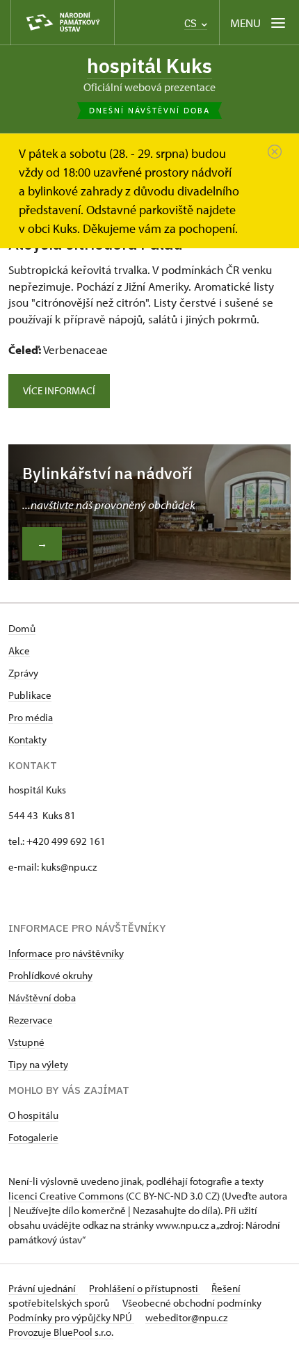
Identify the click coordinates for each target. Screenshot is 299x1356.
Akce (19, 650)
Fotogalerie (33, 1137)
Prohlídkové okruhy (50, 975)
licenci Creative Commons (66, 1195)
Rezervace (30, 1019)
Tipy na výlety (38, 1064)
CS (192, 23)
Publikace (29, 695)
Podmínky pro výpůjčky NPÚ (71, 1317)
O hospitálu (33, 1115)
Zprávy (23, 672)
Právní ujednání (43, 1288)
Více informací (59, 390)
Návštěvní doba (42, 997)
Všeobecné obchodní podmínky (191, 1302)
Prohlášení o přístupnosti (144, 1288)
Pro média (30, 717)
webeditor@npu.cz (186, 1317)
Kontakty (27, 739)
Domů (21, 628)
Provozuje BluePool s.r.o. (60, 1332)
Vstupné (26, 1042)
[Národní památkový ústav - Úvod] (62, 22)
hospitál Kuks (149, 66)
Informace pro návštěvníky (66, 953)
